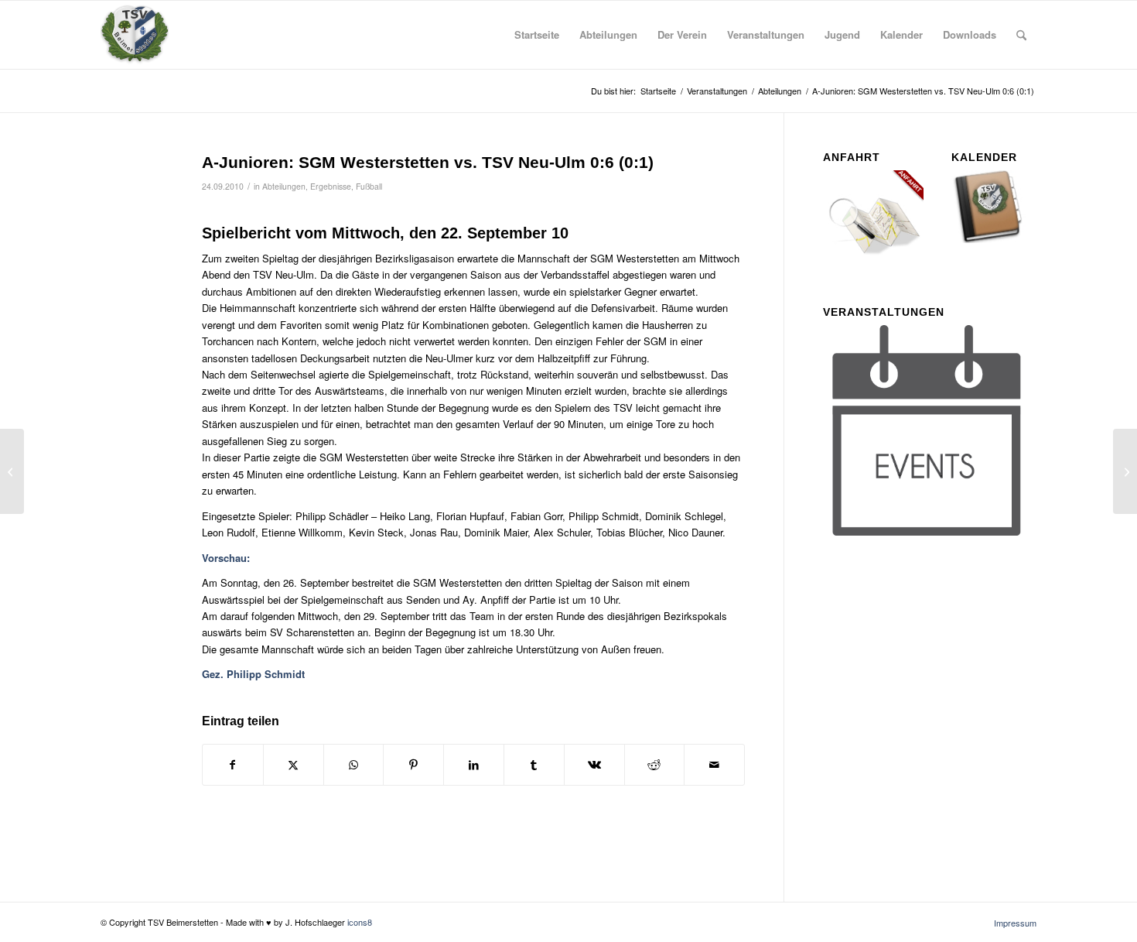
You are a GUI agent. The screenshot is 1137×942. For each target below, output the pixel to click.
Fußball (369, 186)
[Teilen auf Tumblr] (534, 765)
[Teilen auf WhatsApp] (354, 765)
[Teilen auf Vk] (594, 765)
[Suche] (1021, 35)
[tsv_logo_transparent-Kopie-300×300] (135, 35)
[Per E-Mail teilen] (714, 765)
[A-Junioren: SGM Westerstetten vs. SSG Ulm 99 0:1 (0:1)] (12, 471)
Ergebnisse (330, 186)
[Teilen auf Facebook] (233, 765)
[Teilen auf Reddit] (655, 765)
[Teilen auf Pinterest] (413, 765)
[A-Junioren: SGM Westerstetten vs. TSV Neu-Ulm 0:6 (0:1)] (132, 187)
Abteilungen (284, 186)
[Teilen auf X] (293, 765)
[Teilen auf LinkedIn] (474, 765)
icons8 (359, 922)
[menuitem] (536, 35)
